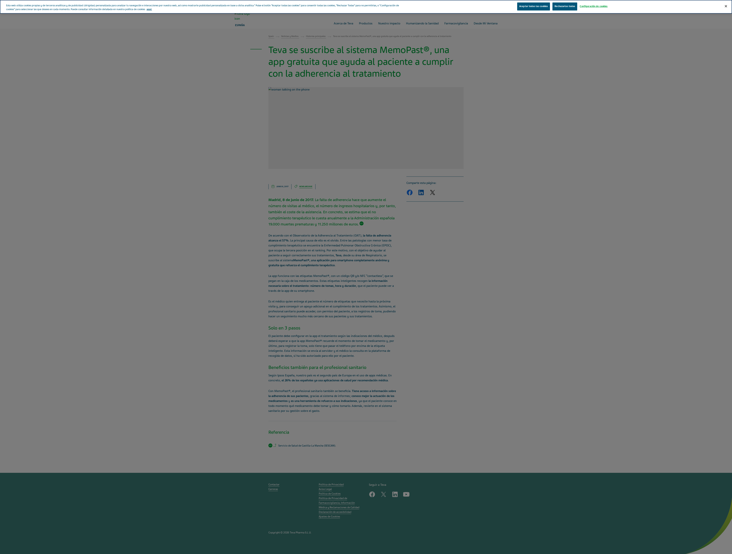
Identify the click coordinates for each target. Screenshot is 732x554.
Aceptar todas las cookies (533, 6)
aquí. (149, 9)
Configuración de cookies (594, 6)
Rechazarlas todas (565, 6)
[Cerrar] (726, 6)
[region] (366, 7)
